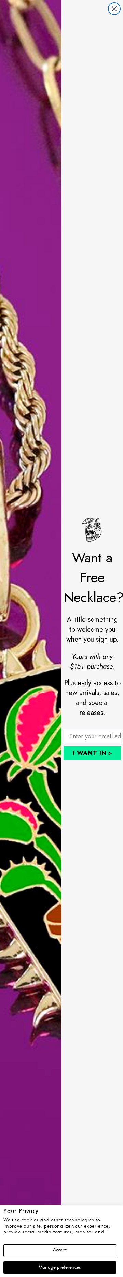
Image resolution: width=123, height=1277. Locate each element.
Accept (60, 1250)
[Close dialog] (114, 9)
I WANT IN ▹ (92, 753)
